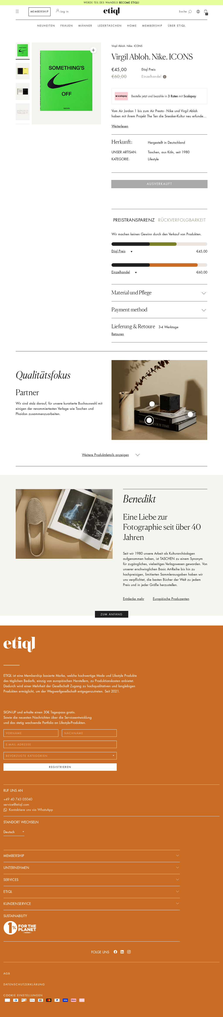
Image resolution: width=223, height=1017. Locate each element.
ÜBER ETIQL (177, 25)
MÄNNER (85, 25)
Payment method (129, 310)
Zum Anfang (112, 614)
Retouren (118, 334)
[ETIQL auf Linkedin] (122, 951)
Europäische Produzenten (171, 599)
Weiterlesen (120, 126)
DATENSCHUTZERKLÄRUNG (24, 984)
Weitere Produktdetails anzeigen (105, 455)
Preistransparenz (134, 220)
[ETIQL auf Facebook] (115, 951)
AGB (6, 973)
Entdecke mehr (133, 599)
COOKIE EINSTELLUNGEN (23, 995)
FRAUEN (67, 25)
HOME (132, 25)
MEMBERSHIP (39, 11)
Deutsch (9, 832)
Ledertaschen (110, 25)
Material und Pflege (132, 293)
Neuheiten (46, 25)
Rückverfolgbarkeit (182, 220)
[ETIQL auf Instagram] (129, 951)
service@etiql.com (16, 804)
